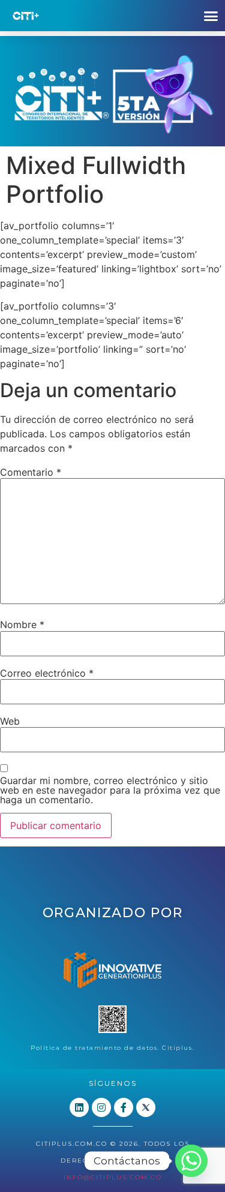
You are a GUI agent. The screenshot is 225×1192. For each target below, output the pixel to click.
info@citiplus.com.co (113, 1177)
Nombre (22, 624)
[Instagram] (101, 1107)
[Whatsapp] (191, 1161)
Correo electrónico (47, 673)
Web (10, 721)
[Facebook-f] (123, 1107)
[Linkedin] (79, 1107)
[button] (211, 15)
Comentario (30, 472)
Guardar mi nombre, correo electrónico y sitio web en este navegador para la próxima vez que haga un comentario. (110, 790)
